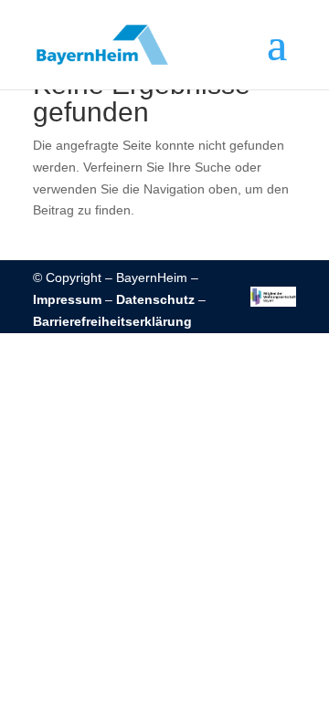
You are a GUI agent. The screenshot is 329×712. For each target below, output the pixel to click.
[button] (281, 55)
